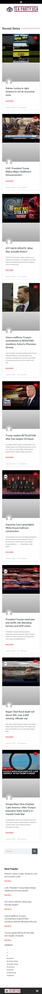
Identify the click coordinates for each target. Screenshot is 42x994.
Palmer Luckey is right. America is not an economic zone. (20, 91)
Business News (12, 961)
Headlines (10, 975)
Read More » (10, 101)
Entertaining (11, 973)
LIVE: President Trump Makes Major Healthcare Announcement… (18, 171)
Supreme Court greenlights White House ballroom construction (20, 528)
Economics (11, 967)
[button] (21, 2)
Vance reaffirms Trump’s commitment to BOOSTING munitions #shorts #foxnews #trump (20, 919)
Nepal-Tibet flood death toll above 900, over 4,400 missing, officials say (20, 715)
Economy (10, 970)
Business (10, 958)
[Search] (35, 851)
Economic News (12, 964)
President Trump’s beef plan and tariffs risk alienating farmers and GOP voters (20, 623)
